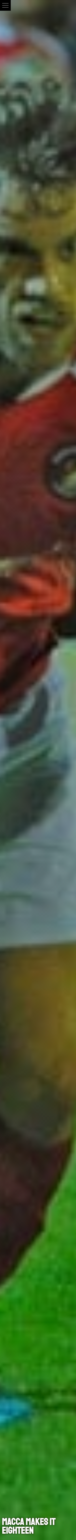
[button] (5, 5)
